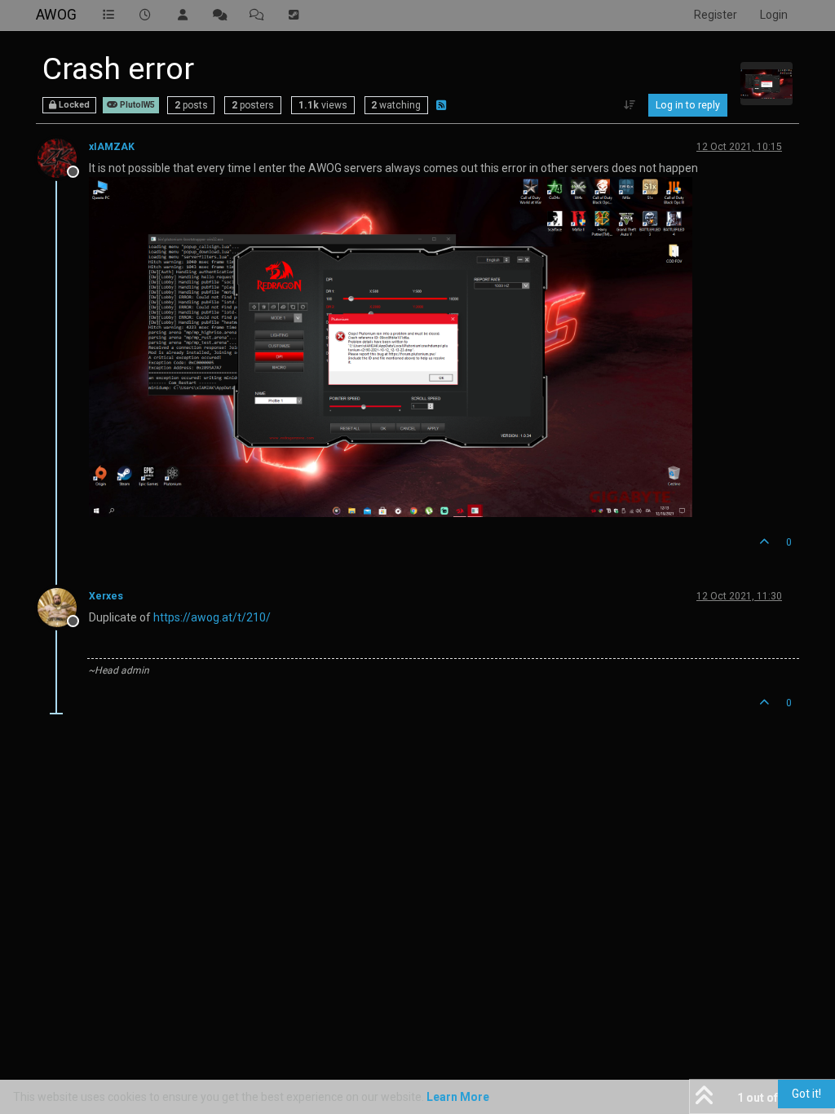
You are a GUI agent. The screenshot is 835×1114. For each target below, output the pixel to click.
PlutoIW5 (136, 104)
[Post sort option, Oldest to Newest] (629, 105)
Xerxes (106, 596)
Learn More (457, 1096)
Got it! (806, 1093)
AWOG (56, 15)
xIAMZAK (112, 147)
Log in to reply (688, 105)
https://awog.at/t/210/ (212, 617)
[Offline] (63, 157)
